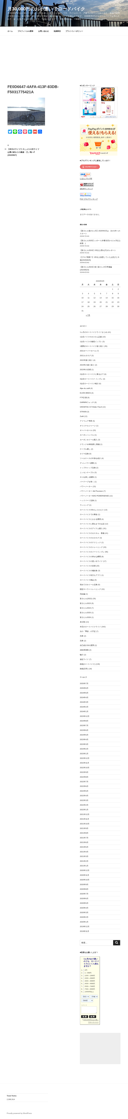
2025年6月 (84, 688)
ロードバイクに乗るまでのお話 (92, 524)
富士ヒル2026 (85, 617)
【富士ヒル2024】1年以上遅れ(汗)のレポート (98, 250)
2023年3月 (84, 744)
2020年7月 (84, 894)
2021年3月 (84, 856)
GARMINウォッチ (87, 402)
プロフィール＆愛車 (25, 31)
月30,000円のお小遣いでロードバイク (46, 8)
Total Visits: (12, 1096)
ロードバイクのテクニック (90, 542)
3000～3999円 (90, 981)
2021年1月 (84, 866)
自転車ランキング (86, 189)
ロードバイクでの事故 (88, 514)
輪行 (81, 655)
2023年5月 (84, 735)
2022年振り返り (86, 360)
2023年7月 (84, 725)
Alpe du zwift (85, 388)
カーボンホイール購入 (88, 440)
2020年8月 (84, 889)
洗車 (81, 636)
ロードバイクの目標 (88, 566)
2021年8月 (84, 833)
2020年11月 (84, 875)
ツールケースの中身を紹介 (90, 458)
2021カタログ (85, 356)
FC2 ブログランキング (89, 199)
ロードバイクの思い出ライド (91, 561)
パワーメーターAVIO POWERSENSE (94, 496)
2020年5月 (84, 903)
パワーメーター (86, 486)
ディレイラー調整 (87, 463)
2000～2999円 (90, 978)
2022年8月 (84, 777)
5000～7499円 (90, 986)
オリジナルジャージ (88, 426)
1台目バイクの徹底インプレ (91, 342)
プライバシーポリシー (74, 31)
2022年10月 (84, 768)
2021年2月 (84, 861)
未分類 (82, 622)
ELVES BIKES (85, 393)
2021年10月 (84, 824)
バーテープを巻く (87, 482)
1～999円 (88, 973)
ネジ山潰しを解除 (87, 477)
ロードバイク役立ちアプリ (90, 575)
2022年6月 (84, 786)
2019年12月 (84, 926)
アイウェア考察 (86, 421)
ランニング (84, 505)
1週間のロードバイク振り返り (92, 346)
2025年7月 (84, 683)
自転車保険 (84, 650)
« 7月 (88, 315)
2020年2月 (84, 917)
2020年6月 (84, 898)
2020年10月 (84, 880)
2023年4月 (84, 739)
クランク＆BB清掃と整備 (90, 444)
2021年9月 (84, 828)
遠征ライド (84, 659)
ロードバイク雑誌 (87, 580)
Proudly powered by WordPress (19, 1113)
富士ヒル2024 (85, 608)
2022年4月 (84, 796)
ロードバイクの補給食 (88, 571)
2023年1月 (84, 754)
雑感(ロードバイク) (87, 664)
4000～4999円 (90, 983)
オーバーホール (86, 430)
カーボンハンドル (87, 435)
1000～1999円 (90, 975)
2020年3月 (84, 912)
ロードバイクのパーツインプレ (92, 552)
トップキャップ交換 (88, 468)
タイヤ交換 (84, 454)
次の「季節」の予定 (88, 631)
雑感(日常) (84, 669)
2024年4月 (84, 697)
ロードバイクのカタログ (89, 538)
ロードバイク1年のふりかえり (92, 510)
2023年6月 (84, 730)
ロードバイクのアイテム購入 (91, 528)
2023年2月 (84, 749)
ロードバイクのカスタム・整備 (92, 533)
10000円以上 (89, 992)
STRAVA (83, 412)
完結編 (82, 594)
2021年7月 (84, 838)
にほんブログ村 (86, 179)
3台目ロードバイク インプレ (91, 379)
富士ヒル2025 (85, 613)
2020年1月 (84, 922)
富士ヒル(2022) (86, 599)
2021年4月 (84, 852)
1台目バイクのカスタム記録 (91, 337)
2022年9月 (84, 772)
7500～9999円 (90, 989)
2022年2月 (84, 805)
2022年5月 (84, 791)
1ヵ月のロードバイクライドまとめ (93, 332)
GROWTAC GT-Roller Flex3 (91, 407)
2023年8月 (84, 721)
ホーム (10, 31)
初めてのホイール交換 (88, 585)
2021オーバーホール (88, 351)
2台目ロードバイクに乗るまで (92, 374)
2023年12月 (84, 716)
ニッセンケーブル (87, 472)
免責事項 (57, 31)
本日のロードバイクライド (90, 627)
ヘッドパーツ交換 (87, 500)
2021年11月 (84, 819)
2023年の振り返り (87, 365)
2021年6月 (84, 842)
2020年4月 (84, 908)
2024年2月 (84, 707)
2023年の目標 (85, 370)
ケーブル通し (85, 449)
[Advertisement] (64, 54)
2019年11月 (84, 931)
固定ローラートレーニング (90, 589)
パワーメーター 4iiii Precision (91, 491)
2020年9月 (84, 884)
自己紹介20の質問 (87, 645)
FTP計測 (83, 398)
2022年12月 (84, 758)
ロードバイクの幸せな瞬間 (90, 557)
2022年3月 (84, 800)
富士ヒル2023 (85, 603)
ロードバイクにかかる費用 (90, 519)
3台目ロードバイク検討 (89, 384)
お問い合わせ (43, 31)
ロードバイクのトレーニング (91, 547)
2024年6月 (84, 693)
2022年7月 (84, 782)
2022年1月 (84, 810)
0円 (86, 970)
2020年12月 (84, 870)
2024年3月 (84, 702)
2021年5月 (84, 847)
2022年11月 (84, 763)
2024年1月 (84, 711)
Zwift (82, 416)
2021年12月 (84, 814)
